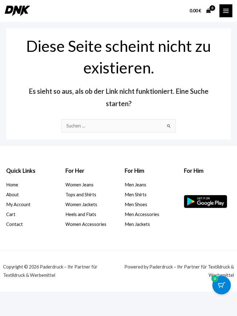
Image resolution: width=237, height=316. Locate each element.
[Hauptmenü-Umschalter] (225, 10)
